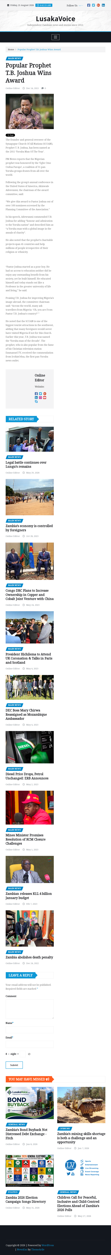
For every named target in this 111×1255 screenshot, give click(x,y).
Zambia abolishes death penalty (29, 957)
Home (11, 49)
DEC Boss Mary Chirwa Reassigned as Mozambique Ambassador (26, 714)
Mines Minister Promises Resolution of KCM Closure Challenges (26, 839)
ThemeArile (37, 1249)
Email (9, 1037)
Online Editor (13, 88)
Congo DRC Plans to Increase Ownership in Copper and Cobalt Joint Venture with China (30, 595)
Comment (11, 996)
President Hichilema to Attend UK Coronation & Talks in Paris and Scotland (29, 658)
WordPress (48, 1245)
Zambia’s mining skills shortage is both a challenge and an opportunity (81, 1138)
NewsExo (22, 1249)
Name (9, 1023)
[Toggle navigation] (56, 37)
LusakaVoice (55, 19)
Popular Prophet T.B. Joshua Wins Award (39, 49)
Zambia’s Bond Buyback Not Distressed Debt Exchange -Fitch (26, 1134)
